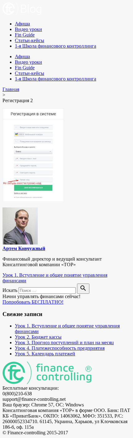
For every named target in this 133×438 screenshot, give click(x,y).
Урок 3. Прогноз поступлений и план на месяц (64, 342)
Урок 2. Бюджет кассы (38, 337)
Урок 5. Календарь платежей (45, 353)
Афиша (22, 23)
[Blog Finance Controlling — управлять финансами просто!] (21, 13)
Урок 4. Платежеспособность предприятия (60, 348)
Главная (10, 89)
